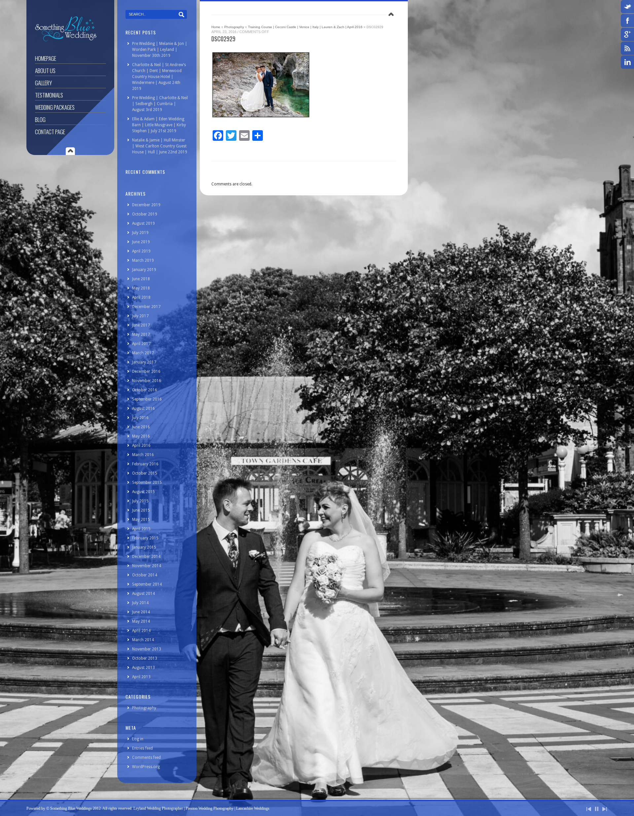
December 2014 (146, 556)
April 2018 (141, 297)
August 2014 (143, 593)
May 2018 (141, 288)
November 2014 (146, 565)
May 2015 (141, 519)
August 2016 (143, 408)
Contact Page (50, 132)
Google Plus (627, 34)
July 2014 (140, 603)
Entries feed (142, 748)
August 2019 (143, 223)
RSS (627, 48)
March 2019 (143, 260)
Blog (40, 119)
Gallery (43, 83)
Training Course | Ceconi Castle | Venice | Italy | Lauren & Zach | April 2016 (305, 27)
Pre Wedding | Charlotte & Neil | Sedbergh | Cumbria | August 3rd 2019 (160, 104)
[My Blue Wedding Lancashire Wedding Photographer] (65, 40)
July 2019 (140, 232)
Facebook (627, 20)
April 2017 (141, 343)
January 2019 (144, 269)
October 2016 (144, 390)
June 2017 (141, 325)
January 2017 (144, 362)
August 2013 (143, 667)
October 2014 (144, 575)
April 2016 (141, 445)
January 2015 (144, 547)
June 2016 (141, 427)
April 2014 (141, 630)
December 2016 (146, 371)
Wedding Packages (55, 107)
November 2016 (146, 380)
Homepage (45, 58)
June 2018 (141, 279)
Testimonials (49, 95)
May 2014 (141, 621)
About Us (45, 70)
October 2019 (144, 214)
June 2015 (141, 510)
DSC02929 (223, 38)
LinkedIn (627, 62)
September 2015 (147, 482)
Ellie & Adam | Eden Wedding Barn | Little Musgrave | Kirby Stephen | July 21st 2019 (159, 125)
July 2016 (140, 417)
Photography (234, 27)
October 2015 (144, 473)
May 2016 (141, 436)
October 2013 (144, 658)
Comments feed (146, 757)
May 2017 (141, 334)
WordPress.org (146, 766)
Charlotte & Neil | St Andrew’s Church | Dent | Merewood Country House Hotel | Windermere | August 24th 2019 (159, 76)
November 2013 (146, 649)
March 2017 (143, 353)
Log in (137, 739)
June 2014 (141, 612)
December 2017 (146, 306)
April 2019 (141, 251)
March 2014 (143, 640)
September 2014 (147, 584)
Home (215, 27)
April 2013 (141, 677)
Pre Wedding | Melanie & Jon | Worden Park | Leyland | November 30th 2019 (159, 49)
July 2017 (140, 316)
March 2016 (143, 454)
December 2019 (146, 205)
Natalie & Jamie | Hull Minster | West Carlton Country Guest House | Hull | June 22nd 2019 (159, 146)
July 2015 (140, 501)
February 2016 (145, 464)
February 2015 (145, 538)
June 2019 (141, 242)
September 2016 (147, 399)
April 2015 (141, 528)
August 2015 (143, 491)
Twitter (627, 6)
